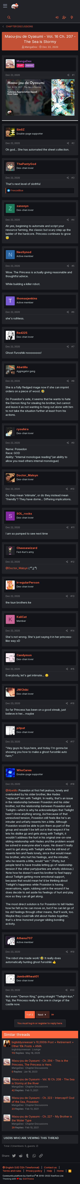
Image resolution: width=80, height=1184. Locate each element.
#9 (72, 442)
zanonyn (22, 206)
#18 (72, 784)
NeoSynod (24, 252)
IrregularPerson (28, 582)
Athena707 (25, 938)
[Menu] (5, 6)
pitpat (21, 728)
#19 (72, 951)
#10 (72, 488)
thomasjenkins (27, 298)
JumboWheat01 (28, 976)
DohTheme (28, 1178)
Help (49, 1170)
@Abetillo (12, 790)
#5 (73, 265)
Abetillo (22, 367)
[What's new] (72, 17)
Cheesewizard (27, 548)
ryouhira (22, 429)
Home (60, 1170)
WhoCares (24, 770)
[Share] (68, 75)
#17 (72, 741)
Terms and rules (12, 1170)
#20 (72, 990)
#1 (73, 75)
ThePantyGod (26, 164)
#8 (72, 381)
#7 (72, 346)
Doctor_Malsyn (27, 475)
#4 (72, 219)
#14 (72, 630)
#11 (72, 527)
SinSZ (21, 129)
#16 (72, 703)
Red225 (22, 333)
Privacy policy (34, 1170)
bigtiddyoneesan (21, 1049)
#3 (72, 177)
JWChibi (22, 689)
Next (41, 1014)
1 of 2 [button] (30, 1014)
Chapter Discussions (36, 1068)
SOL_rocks (24, 513)
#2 (73, 143)
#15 (72, 669)
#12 (72, 561)
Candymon (24, 655)
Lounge (36, 1049)
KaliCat (22, 617)
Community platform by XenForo (33, 1175)
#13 (72, 596)
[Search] (9, 17)
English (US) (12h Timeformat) (22, 1167)
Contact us (50, 1167)
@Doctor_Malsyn (17, 568)
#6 (72, 312)
